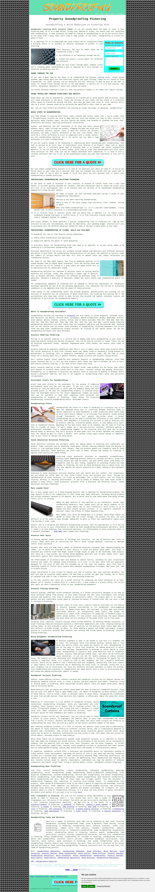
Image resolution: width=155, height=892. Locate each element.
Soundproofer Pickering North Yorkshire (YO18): (52, 29)
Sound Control (50, 858)
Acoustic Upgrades (115, 853)
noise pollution (46, 788)
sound (93, 49)
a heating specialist (111, 811)
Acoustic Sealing (49, 853)
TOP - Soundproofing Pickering (44, 861)
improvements (98, 796)
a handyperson (118, 809)
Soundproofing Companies (73, 851)
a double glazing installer (87, 809)
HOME (96, 14)
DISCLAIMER (120, 14)
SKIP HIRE (92, 807)
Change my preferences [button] (103, 886)
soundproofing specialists (42, 324)
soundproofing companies (41, 781)
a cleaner (45, 807)
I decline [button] (91, 886)
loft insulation (55, 809)
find (38, 770)
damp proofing (68, 807)
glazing (72, 607)
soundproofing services (48, 847)
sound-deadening (76, 554)
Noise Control (84, 853)
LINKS (101, 14)
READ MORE (58, 531)
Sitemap (32, 876)
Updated (52, 876)
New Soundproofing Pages (42, 876)
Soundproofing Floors (61, 876)
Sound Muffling (99, 853)
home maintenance (51, 811)
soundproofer (51, 823)
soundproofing (41, 33)
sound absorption (75, 456)
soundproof (85, 739)
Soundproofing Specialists (48, 851)
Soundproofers (99, 855)
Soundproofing (36, 315)
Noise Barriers (110, 851)
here (80, 792)
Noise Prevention (63, 855)
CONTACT (112, 14)
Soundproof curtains (39, 716)
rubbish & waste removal (97, 804)
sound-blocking (78, 576)
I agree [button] (84, 886)
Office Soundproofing (82, 855)
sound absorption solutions (55, 473)
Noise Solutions (88, 858)
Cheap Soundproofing (67, 853)
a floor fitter (80, 811)
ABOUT (106, 14)
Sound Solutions (94, 851)
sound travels (73, 41)
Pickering (71, 315)
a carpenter (66, 804)
